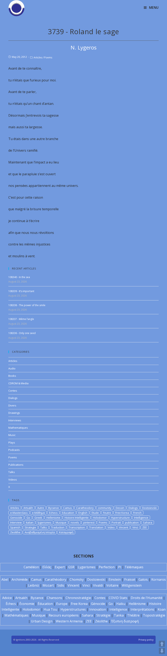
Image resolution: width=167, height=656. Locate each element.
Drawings (14, 413)
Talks (11, 472)
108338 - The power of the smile (26, 305)
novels (75, 522)
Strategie (30, 527)
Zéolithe (101, 621)
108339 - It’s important (21, 291)
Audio (11, 368)
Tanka (119, 615)
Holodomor (100, 517)
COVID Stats (118, 598)
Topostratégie (154, 615)
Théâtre (133, 615)
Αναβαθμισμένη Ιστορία (40, 532)
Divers (12, 405)
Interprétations (142, 609)
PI (119, 567)
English (82, 513)
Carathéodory (55, 579)
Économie (26, 603)
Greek (38, 517)
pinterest (88, 522)
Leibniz (33, 585)
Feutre (107, 513)
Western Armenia (69, 621)
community (104, 508)
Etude (95, 513)
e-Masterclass (19, 513)
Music (11, 435)
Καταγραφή (66, 532)
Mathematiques (18, 427)
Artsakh (28, 508)
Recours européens (64, 615)
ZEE (144, 527)
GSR (71, 567)
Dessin (120, 508)
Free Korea (122, 513)
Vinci (135, 527)
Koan (162, 609)
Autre (40, 508)
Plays (11, 442)
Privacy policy (146, 639)
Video (111, 527)
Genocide (16, 517)
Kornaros (158, 579)
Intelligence (141, 517)
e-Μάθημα (38, 513)
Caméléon (31, 567)
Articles (38, 57)
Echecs (53, 513)
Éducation (45, 603)
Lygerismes (86, 567)
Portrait (116, 522)
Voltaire (112, 585)
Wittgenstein (132, 585)
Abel (4, 579)
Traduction (57, 527)
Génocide (98, 603)
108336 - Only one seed (22, 333)
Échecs (11, 603)
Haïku (120, 603)
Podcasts (14, 450)
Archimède (20, 579)
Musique (61, 522)
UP (162, 644)
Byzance (53, 508)
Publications (15, 465)
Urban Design (41, 621)
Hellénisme (137, 603)
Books (12, 376)
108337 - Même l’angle (21, 319)
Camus (67, 508)
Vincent (123, 527)
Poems (48, 57)
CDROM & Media (18, 383)
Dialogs (13, 398)
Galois (143, 579)
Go (28, 517)
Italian (29, 522)
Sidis (60, 585)
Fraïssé (129, 579)
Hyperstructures (73, 609)
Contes (12, 390)
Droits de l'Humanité (146, 598)
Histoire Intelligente (77, 517)
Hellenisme (53, 517)
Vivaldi (98, 585)
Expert (60, 567)
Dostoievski (149, 508)
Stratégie (103, 615)
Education (68, 513)
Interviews (14, 420)
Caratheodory (85, 508)
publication (132, 522)
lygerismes (44, 522)
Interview (16, 522)
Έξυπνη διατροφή (125, 621)
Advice (7, 598)
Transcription (77, 527)
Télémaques (134, 567)
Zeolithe (15, 532)
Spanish (15, 527)
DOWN (162, 651)
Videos (12, 479)
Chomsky (77, 579)
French (137, 513)
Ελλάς (46, 567)
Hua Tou (50, 609)
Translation (96, 527)
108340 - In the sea (19, 277)
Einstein (115, 579)
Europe (61, 603)
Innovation (97, 609)
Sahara (147, 522)
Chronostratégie (78, 598)
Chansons (54, 598)
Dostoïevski (96, 579)
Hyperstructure (120, 517)
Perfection (107, 567)
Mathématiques (16, 615)
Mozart (48, 585)
